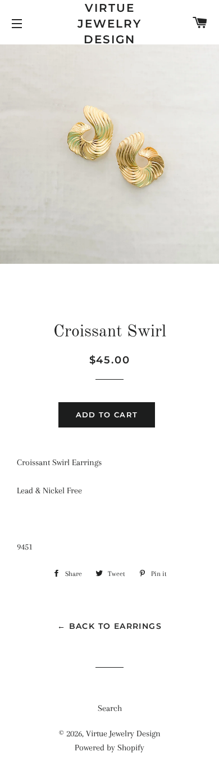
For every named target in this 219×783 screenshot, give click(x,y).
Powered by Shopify (109, 747)
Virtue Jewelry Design (109, 23)
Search (110, 708)
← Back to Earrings (109, 626)
